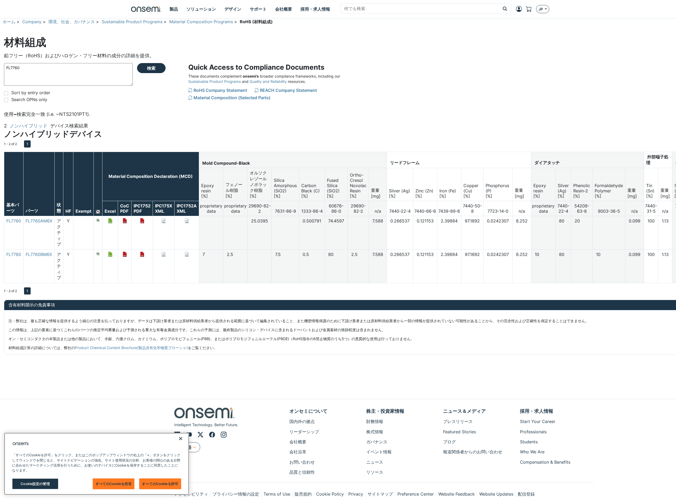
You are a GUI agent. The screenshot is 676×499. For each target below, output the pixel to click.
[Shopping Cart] (531, 9)
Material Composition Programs (201, 21)
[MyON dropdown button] (520, 9)
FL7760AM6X (39, 221)
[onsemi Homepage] (146, 9)
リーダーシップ (304, 431)
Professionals (533, 431)
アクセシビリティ (191, 494)
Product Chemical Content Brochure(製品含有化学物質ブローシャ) (131, 347)
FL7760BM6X (39, 254)
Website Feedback (456, 494)
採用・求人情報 (536, 411)
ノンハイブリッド (29, 126)
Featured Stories (459, 431)
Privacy (355, 494)
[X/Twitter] (201, 434)
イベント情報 (379, 451)
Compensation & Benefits (545, 462)
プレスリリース (458, 421)
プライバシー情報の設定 (236, 494)
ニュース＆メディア (464, 411)
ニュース (374, 462)
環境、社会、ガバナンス (71, 21)
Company (31, 21)
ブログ (449, 441)
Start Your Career (537, 421)
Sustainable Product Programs (132, 21)
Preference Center (415, 494)
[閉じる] (180, 438)
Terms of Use (277, 494)
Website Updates (496, 494)
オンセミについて (308, 411)
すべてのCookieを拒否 (114, 484)
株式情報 (374, 431)
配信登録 (526, 494)
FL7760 (13, 221)
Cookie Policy (330, 494)
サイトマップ (380, 494)
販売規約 (303, 494)
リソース (374, 472)
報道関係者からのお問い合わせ (472, 451)
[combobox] (419, 8)
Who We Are (532, 451)
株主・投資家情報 (385, 411)
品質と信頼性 (302, 472)
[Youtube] (189, 434)
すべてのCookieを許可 (160, 484)
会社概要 (297, 441)
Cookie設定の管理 (35, 484)
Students (529, 441)
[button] (505, 8)
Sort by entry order (30, 92)
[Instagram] (224, 434)
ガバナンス (376, 441)
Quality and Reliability (268, 81)
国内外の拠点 (302, 421)
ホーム (9, 21)
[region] (96, 464)
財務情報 (374, 421)
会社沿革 (297, 451)
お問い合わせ (302, 462)
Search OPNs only (29, 99)
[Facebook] (213, 434)
